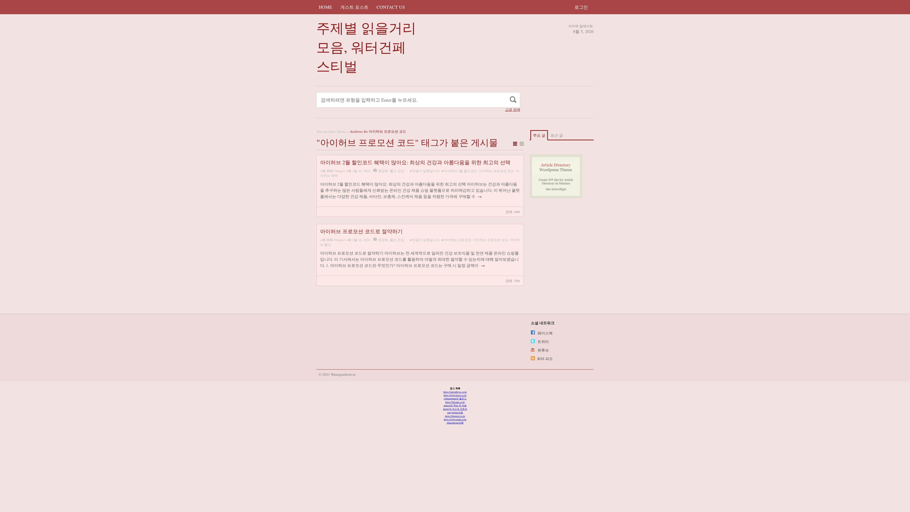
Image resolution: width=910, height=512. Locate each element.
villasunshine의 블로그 (455, 398)
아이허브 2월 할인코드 (460, 171)
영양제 (383, 171)
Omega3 (339, 171)
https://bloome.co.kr (455, 402)
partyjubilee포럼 (455, 412)
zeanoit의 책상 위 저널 (455, 405)
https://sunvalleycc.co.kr (455, 391)
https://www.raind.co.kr (455, 419)
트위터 (543, 341)
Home (325, 7)
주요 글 (539, 135)
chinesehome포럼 (455, 422)
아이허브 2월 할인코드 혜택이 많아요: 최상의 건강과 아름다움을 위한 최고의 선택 (415, 162)
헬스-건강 (397, 171)
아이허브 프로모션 (457, 240)
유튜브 (543, 349)
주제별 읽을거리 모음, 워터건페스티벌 (366, 46)
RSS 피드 (545, 358)
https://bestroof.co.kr (455, 416)
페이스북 (545, 332)
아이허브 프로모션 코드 (496, 171)
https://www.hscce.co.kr (455, 395)
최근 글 (557, 135)
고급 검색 (512, 110)
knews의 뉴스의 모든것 (455, 409)
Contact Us (391, 7)
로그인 (581, 7)
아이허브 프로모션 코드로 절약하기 (361, 231)
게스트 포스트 (354, 7)
